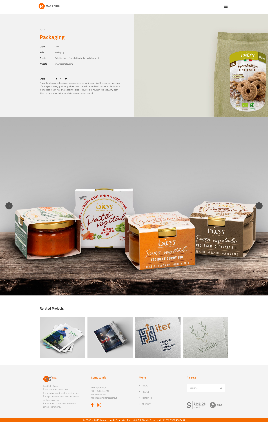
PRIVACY (146, 404)
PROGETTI (147, 391)
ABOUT (146, 385)
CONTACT (147, 397)
